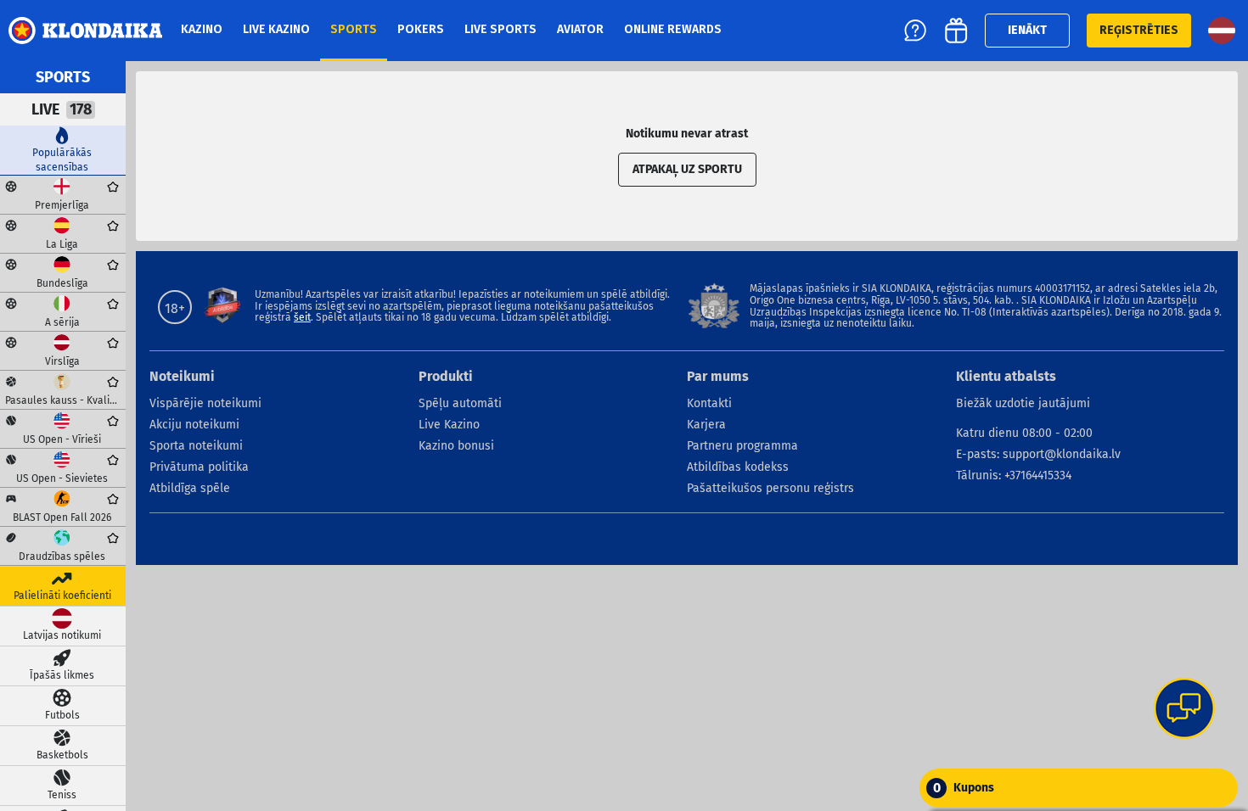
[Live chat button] (1184, 710)
